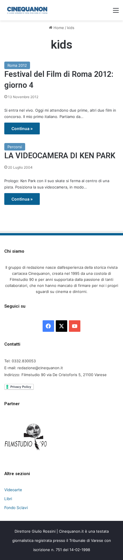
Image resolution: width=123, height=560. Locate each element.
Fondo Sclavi (16, 507)
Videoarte (13, 489)
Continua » (22, 128)
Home (58, 27)
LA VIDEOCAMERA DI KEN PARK (59, 155)
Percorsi (14, 146)
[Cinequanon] (27, 10)
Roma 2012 (17, 65)
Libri (8, 498)
